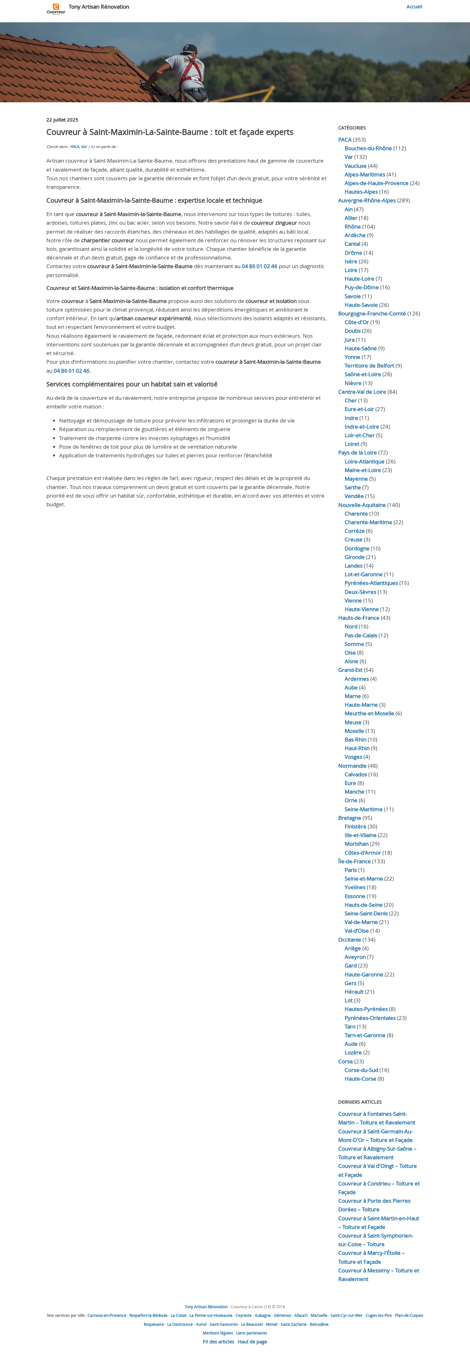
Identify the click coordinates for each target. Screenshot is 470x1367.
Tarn (350, 1026)
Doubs (353, 330)
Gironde (355, 557)
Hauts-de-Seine (364, 904)
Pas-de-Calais (361, 635)
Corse (345, 1061)
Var (84, 146)
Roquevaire (154, 1324)
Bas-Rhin (355, 739)
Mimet (272, 1324)
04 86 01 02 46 (260, 266)
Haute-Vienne (362, 609)
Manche (354, 791)
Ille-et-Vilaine (361, 835)
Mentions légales (218, 1332)
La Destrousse (180, 1324)
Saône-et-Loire (363, 374)
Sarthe (353, 487)
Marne (353, 696)
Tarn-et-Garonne (365, 1035)
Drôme (353, 252)
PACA (74, 146)
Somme (354, 644)
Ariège (353, 948)
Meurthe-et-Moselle (369, 713)
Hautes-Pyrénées (366, 1009)
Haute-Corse (360, 1078)
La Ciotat (178, 1315)
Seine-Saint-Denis (366, 913)
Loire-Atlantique (365, 461)
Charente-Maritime (368, 522)
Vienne (353, 600)
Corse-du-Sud (361, 1070)
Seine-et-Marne (364, 878)
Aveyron (355, 956)
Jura (350, 339)
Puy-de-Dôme (362, 287)
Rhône (353, 226)
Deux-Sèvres (360, 591)
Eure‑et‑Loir (359, 409)
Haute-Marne (361, 704)
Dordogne (357, 548)
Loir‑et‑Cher (360, 435)
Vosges (353, 756)
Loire (351, 270)
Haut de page (252, 1341)
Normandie (352, 765)
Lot (349, 1000)
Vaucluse (356, 165)
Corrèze (355, 530)
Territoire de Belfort (369, 365)
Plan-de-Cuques (409, 1315)
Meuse (353, 722)
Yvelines (355, 887)
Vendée (354, 496)
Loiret (352, 443)
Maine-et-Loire (363, 470)
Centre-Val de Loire (362, 391)
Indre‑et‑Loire (362, 426)
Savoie (353, 296)
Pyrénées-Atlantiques (371, 582)
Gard (351, 965)
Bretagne (349, 817)
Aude (351, 1043)
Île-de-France (354, 861)
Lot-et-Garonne (364, 574)
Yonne (352, 357)
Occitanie (349, 939)
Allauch (301, 1315)
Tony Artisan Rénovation (99, 6)
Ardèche (355, 235)
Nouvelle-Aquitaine (362, 505)
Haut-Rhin (357, 748)
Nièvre (353, 383)
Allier (351, 217)
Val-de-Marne (361, 922)
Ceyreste (244, 1315)
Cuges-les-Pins (379, 1315)
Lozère (353, 1052)
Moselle (354, 730)
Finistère (355, 826)
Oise (350, 652)
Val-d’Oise (357, 930)
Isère (351, 261)
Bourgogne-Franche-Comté (372, 313)
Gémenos (282, 1315)
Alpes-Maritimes (365, 174)
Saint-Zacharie (294, 1324)
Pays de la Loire (357, 452)
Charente (356, 513)
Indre (351, 418)
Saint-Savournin (224, 1324)
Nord (351, 626)
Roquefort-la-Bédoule (148, 1315)
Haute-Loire (359, 278)
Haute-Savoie (361, 304)
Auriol (201, 1324)
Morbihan (357, 843)
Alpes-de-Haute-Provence (377, 183)
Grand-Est (350, 669)
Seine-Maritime (364, 809)
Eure (350, 783)
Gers (350, 983)
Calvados (356, 774)
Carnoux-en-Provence (107, 1315)
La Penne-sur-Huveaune (211, 1315)
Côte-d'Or (357, 322)
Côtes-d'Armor (363, 852)
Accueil (414, 6)
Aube (351, 687)
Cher (351, 400)
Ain (349, 209)
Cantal (352, 243)
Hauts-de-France (359, 617)
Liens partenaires (251, 1332)
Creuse (354, 539)
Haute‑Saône (361, 348)
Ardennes (357, 678)
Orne (351, 800)
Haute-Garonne (364, 974)
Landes (354, 565)
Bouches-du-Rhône (368, 148)
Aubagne (263, 1315)
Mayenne (356, 478)
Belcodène (319, 1324)
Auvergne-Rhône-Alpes (367, 200)
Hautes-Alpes (361, 191)
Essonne (355, 896)
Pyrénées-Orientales (370, 1017)
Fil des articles (218, 1341)
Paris (351, 870)
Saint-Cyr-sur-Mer (347, 1315)
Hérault (354, 991)
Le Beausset (252, 1324)
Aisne (351, 661)
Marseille (319, 1315)
